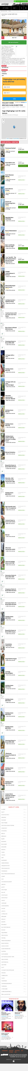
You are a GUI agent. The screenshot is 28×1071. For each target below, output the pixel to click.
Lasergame (3, 903)
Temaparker (4, 980)
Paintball (3, 938)
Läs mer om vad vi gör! (21, 1056)
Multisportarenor (5, 927)
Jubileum (3, 884)
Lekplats (3, 911)
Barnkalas (3, 836)
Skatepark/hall (4, 962)
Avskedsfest (4, 828)
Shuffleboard (4, 954)
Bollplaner (4, 844)
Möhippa (3, 922)
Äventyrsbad (4, 822)
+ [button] (3, 120)
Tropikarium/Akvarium (6, 983)
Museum (3, 930)
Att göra (5, 8)
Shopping (3, 951)
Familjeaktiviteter (5, 865)
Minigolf (3, 919)
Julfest (3, 887)
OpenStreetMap (16, 138)
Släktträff (3, 964)
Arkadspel (3, 817)
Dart (2, 857)
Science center (4, 946)
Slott (2, 967)
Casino (3, 852)
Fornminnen (4, 871)
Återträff (3, 820)
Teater (3, 978)
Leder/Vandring (5, 905)
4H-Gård (3, 809)
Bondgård (3, 847)
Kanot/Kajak (4, 889)
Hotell (9, 11)
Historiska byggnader (6, 881)
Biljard (3, 838)
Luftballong (4, 913)
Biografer (3, 841)
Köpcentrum (4, 897)
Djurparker (4, 860)
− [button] (3, 122)
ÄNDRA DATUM (21, 179)
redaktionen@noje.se (17, 1059)
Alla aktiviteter (6, 994)
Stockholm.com (4, 11)
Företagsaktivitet (5, 868)
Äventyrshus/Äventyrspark (7, 825)
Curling (3, 855)
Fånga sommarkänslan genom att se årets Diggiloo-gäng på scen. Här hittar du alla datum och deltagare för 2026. (6, 1037)
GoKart (3, 876)
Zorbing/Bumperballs (6, 991)
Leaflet (7, 138)
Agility (2, 812)
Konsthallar (4, 895)
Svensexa (3, 972)
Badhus (3, 833)
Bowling (3, 849)
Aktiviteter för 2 (5, 814)
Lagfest (3, 900)
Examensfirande (5, 863)
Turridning (4, 986)
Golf (2, 879)
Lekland (3, 908)
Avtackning (4, 830)
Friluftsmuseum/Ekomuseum (8, 873)
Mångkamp (3, 916)
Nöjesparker (4, 932)
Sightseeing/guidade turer (7, 956)
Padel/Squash (4, 935)
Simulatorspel (4, 959)
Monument (4, 924)
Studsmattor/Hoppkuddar (7, 970)
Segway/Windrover (5, 948)
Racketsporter (4, 943)
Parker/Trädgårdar (6, 940)
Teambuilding (4, 975)
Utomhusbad (4, 989)
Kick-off (3, 892)
